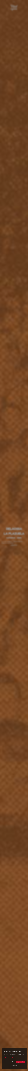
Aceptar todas (20, 1062)
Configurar (14, 1065)
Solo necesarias (10, 1062)
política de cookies (9, 1057)
